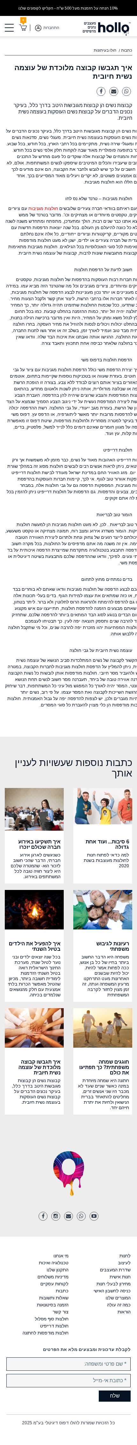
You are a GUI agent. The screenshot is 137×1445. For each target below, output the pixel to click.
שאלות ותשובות (53, 1297)
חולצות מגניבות (43, 208)
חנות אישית (120, 1276)
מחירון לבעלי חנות (114, 1283)
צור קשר (60, 1311)
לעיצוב (124, 1262)
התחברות (51, 27)
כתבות (126, 50)
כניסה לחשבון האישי (112, 1290)
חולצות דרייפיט (54, 1325)
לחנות (125, 1255)
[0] (23, 28)
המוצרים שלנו (118, 1297)
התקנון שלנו (57, 1269)
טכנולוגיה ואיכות (53, 1262)
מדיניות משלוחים (53, 1276)
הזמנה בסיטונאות (52, 1304)
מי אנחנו (61, 1255)
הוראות (124, 1311)
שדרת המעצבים (115, 1269)
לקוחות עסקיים (54, 1283)
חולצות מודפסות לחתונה (45, 1332)
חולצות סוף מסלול (51, 1318)
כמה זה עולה (119, 1304)
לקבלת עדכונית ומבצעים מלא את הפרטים (87, 1349)
